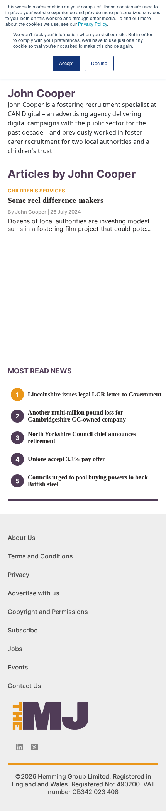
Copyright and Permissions (48, 611)
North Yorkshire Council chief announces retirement (82, 437)
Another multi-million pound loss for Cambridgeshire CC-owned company (77, 416)
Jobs (15, 649)
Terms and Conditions (40, 556)
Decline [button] (99, 63)
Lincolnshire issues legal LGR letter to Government (94, 394)
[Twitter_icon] (34, 747)
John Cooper (30, 212)
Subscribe (22, 630)
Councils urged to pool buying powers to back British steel (88, 480)
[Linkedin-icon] (19, 747)
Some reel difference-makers (55, 200)
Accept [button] (66, 63)
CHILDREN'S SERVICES (36, 190)
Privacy (18, 574)
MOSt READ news (40, 371)
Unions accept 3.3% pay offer (66, 459)
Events (18, 667)
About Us (22, 537)
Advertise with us (33, 593)
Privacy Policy (92, 23)
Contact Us (24, 686)
